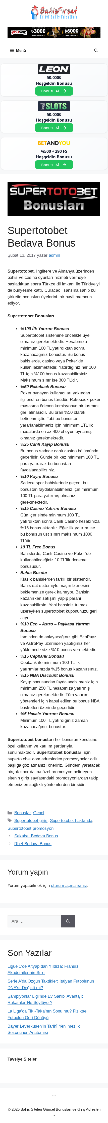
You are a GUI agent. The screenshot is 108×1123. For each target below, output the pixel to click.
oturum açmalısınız (69, 885)
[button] (96, 50)
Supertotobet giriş (30, 820)
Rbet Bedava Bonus (32, 843)
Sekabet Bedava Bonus (36, 836)
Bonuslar (22, 812)
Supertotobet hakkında (71, 820)
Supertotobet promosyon (30, 828)
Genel (38, 812)
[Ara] (68, 921)
